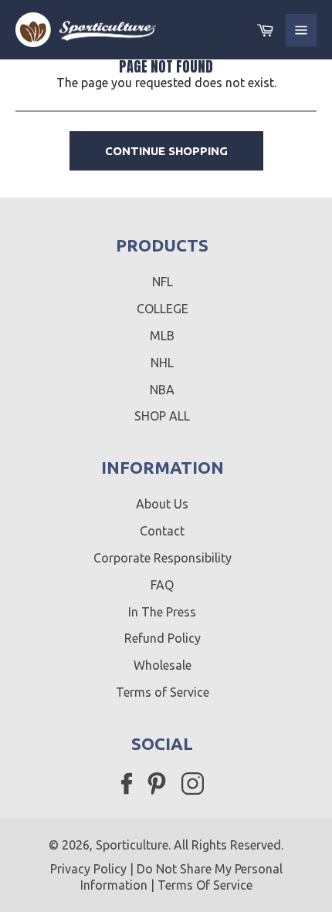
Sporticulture (132, 845)
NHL (162, 363)
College (162, 309)
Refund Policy (162, 638)
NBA (162, 390)
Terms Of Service (205, 885)
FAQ (162, 585)
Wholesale (162, 665)
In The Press (162, 612)
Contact (162, 531)
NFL (162, 282)
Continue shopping (166, 150)
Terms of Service (162, 692)
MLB (162, 336)
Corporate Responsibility (162, 558)
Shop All (162, 416)
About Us (162, 504)
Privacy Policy (88, 869)
